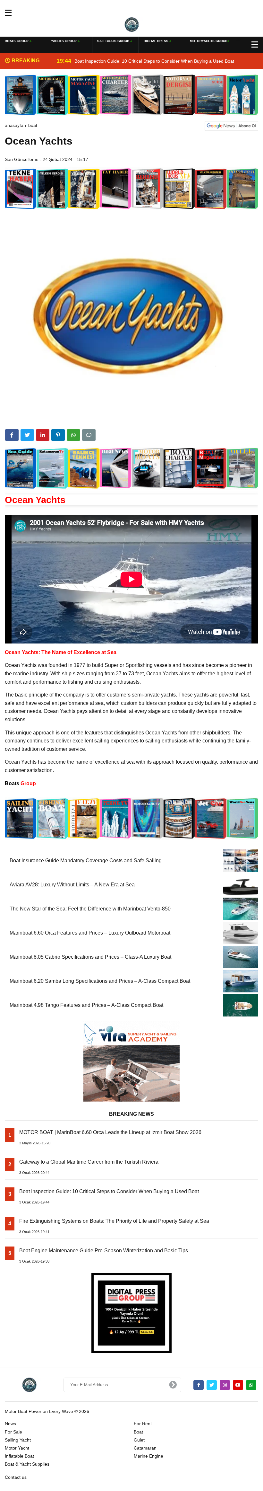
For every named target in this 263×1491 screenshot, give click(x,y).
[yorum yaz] (89, 435)
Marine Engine (148, 1456)
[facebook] (12, 435)
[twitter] (27, 435)
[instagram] (225, 1385)
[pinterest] (58, 435)
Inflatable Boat (19, 1456)
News (10, 1423)
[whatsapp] (251, 1385)
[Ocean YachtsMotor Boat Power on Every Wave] (131, 24)
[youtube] (238, 1385)
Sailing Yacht (18, 1439)
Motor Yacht (17, 1448)
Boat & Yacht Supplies (27, 1464)
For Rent (143, 1423)
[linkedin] (43, 435)
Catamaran (145, 1448)
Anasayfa (14, 125)
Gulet (139, 1439)
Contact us (16, 1477)
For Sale (13, 1431)
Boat (32, 125)
